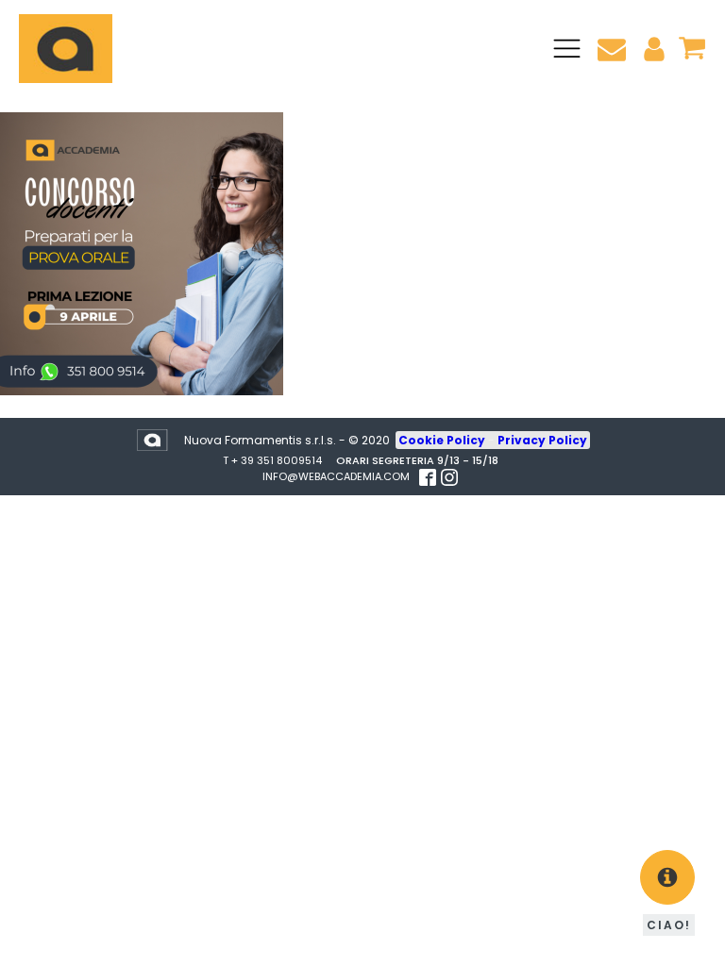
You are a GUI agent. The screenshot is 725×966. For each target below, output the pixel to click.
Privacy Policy (542, 440)
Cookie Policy (443, 440)
